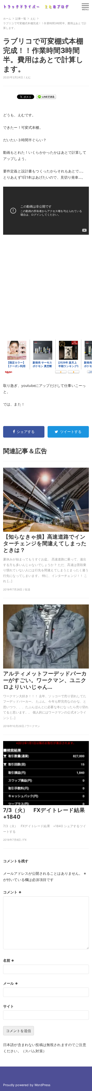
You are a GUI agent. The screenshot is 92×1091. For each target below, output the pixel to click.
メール (10, 983)
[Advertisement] (46, 287)
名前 (8, 960)
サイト (8, 1006)
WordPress (42, 1085)
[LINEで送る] (46, 96)
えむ (28, 77)
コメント (12, 892)
